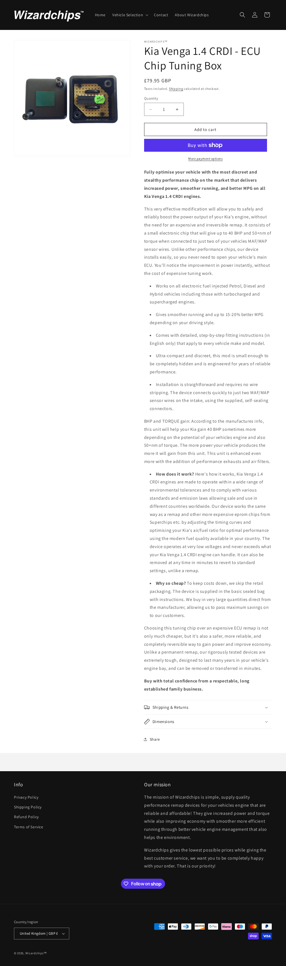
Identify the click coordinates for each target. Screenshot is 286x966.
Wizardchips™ (36, 953)
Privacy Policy (26, 797)
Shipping (176, 88)
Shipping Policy (28, 807)
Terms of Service (28, 826)
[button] (130, 15)
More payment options (205, 158)
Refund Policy (26, 816)
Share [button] (155, 739)
